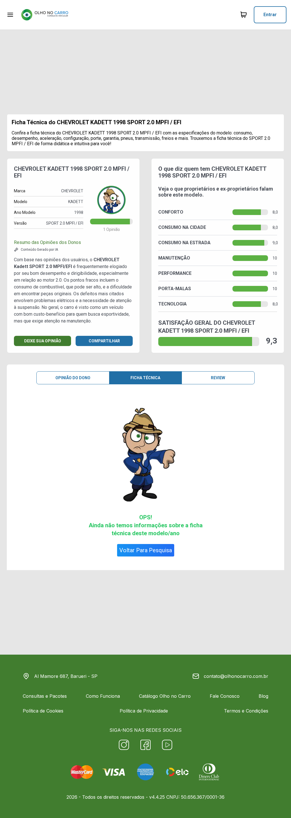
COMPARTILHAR (104, 341)
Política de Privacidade (144, 711)
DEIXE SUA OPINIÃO (42, 341)
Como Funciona (103, 696)
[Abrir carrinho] (10, 14)
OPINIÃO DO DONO (72, 378)
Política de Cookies (43, 711)
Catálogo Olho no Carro (165, 696)
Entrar (270, 14)
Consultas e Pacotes (45, 696)
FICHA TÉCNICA (145, 378)
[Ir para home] (44, 14)
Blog (263, 696)
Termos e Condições (246, 711)
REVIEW (218, 378)
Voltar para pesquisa (145, 550)
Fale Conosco (225, 696)
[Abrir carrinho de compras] (243, 14)
